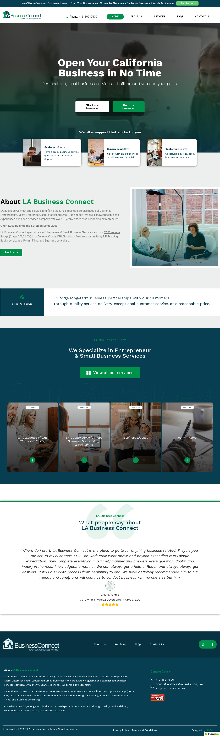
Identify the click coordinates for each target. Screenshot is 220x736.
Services (159, 16)
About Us (136, 16)
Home (115, 16)
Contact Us (202, 16)
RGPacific (211, 730)
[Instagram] (203, 644)
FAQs (180, 16)
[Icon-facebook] (212, 644)
